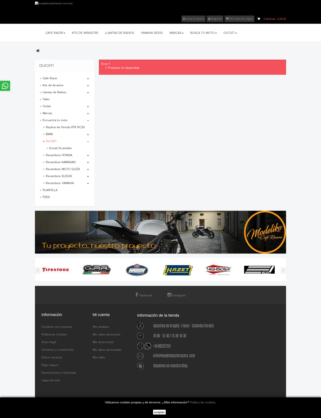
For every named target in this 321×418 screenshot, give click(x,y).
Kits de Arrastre (53, 85)
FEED (46, 197)
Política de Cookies (54, 334)
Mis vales (99, 357)
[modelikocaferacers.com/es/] (160, 9)
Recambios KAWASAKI (61, 162)
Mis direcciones (103, 342)
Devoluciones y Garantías (58, 373)
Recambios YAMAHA (60, 183)
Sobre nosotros (51, 357)
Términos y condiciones (57, 350)
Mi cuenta (101, 315)
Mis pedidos (101, 327)
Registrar (216, 19)
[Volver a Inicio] (38, 50)
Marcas (47, 113)
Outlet (47, 106)
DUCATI (51, 141)
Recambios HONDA (59, 155)
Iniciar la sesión (194, 19)
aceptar (159, 412)
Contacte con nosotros (56, 327)
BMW (49, 134)
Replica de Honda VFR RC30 (65, 127)
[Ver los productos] (55, 269)
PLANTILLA (50, 190)
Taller (46, 99)
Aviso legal (48, 342)
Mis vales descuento (106, 334)
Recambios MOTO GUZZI (63, 169)
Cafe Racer (50, 78)
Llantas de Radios (54, 92)
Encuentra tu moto (55, 120)
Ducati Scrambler (60, 148)
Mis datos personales (107, 350)
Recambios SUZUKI (59, 176)
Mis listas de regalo (241, 19)
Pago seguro (50, 365)
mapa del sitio (50, 380)
